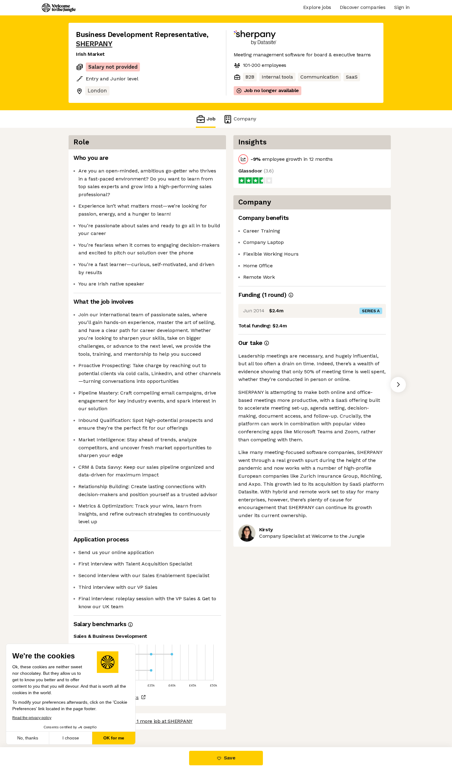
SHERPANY (94, 44)
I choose (70, 737)
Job (211, 119)
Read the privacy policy (31, 718)
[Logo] (59, 7)
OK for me (113, 737)
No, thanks (27, 737)
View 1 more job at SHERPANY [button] (158, 721)
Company (245, 119)
